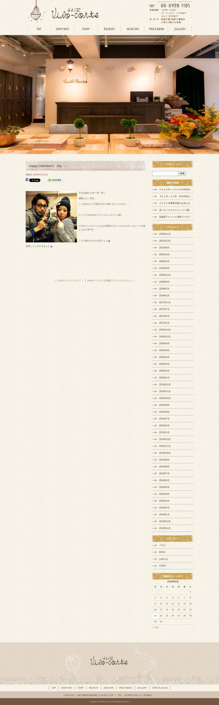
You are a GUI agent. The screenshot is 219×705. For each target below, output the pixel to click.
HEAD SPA (133, 29)
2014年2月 (164, 507)
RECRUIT (109, 29)
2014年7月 (164, 473)
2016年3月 (164, 364)
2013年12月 (165, 521)
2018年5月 (164, 288)
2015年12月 (165, 384)
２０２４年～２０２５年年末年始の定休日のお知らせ (176, 189)
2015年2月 (164, 425)
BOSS (162, 552)
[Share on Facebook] (27, 180)
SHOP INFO (62, 29)
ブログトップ (173, 164)
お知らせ (163, 559)
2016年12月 (165, 329)
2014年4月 (164, 494)
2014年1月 (164, 514)
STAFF (86, 29)
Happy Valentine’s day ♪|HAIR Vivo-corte (174, 2)
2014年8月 (164, 466)
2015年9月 (164, 405)
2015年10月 (165, 398)
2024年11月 (165, 234)
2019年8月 (164, 268)
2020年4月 (164, 254)
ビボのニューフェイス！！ (69, 280)
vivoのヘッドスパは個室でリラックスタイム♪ (111, 280)
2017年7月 (164, 309)
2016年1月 (164, 377)
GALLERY (180, 29)
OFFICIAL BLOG (160, 688)
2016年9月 (164, 343)
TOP (39, 29)
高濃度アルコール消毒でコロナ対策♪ (176, 217)
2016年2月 (164, 371)
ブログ (162, 545)
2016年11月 (165, 336)
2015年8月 (164, 412)
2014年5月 (164, 487)
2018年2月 (164, 295)
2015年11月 (165, 391)
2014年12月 (165, 439)
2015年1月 (164, 432)
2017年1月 (164, 323)
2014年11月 (165, 446)
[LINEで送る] (54, 180)
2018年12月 (165, 275)
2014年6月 (164, 480)
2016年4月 (164, 357)
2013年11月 (165, 528)
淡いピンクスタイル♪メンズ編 (174, 210)
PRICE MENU (156, 29)
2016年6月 (164, 350)
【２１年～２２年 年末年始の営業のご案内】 (176, 196)
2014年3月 (164, 501)
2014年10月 (165, 453)
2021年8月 (164, 247)
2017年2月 (164, 316)
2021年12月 (165, 241)
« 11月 (155, 627)
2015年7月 (164, 418)
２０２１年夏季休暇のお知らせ (174, 203)
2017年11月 (165, 302)
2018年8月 (164, 282)
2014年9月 (164, 459)
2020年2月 (164, 261)
